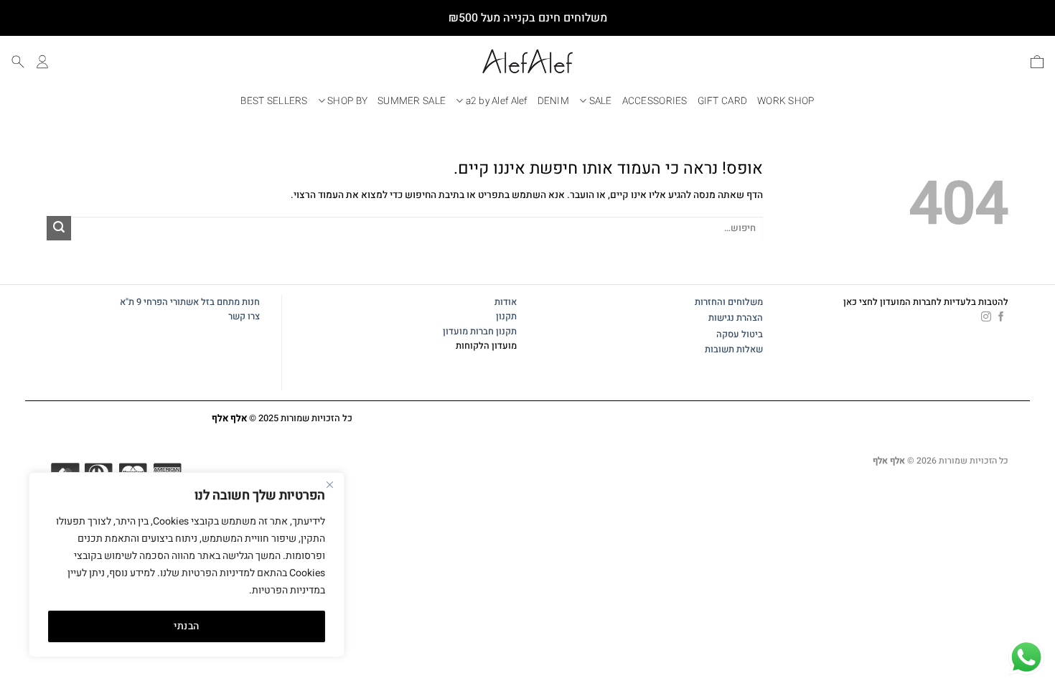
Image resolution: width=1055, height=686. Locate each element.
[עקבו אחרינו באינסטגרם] (986, 317)
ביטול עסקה (739, 334)
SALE (600, 101)
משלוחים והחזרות (729, 302)
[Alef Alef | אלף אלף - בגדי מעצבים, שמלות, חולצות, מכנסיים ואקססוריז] (527, 61)
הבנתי (186, 626)
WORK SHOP (785, 101)
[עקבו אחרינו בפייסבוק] (1001, 317)
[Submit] (59, 228)
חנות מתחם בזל (230, 302)
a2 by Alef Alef (497, 101)
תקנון (506, 316)
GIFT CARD (722, 101)
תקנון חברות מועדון (480, 331)
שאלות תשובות (734, 349)
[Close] (329, 484)
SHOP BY (347, 101)
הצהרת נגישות (735, 317)
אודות (505, 302)
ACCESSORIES (655, 101)
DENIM (553, 101)
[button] (1037, 61)
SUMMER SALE (412, 101)
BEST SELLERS (273, 101)
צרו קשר (243, 316)
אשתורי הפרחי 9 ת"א (159, 302)
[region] (186, 564)
